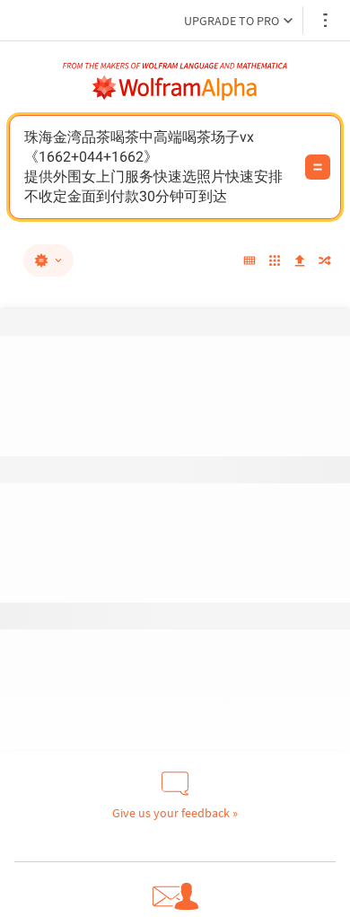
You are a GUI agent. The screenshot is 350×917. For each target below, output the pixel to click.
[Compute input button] (317, 167)
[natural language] (48, 260)
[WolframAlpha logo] (175, 88)
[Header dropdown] (326, 20)
